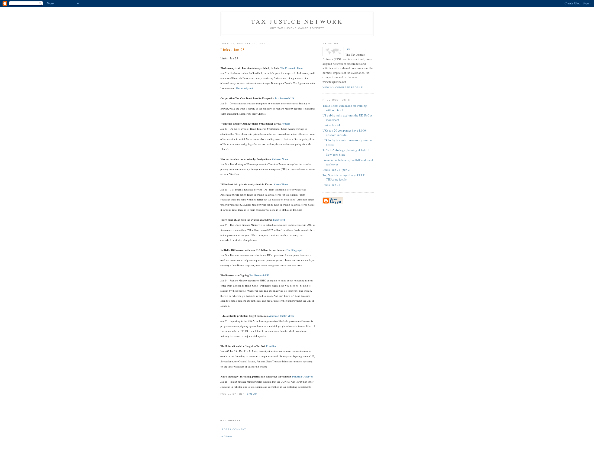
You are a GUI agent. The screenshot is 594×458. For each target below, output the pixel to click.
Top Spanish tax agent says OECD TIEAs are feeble (344, 177)
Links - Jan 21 (331, 185)
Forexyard (279, 220)
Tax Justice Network (297, 21)
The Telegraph (294, 250)
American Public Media (281, 316)
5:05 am (252, 394)
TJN (347, 49)
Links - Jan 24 (331, 125)
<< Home (226, 436)
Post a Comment (234, 429)
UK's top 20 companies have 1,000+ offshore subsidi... (345, 132)
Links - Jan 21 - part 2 (336, 170)
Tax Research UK (259, 275)
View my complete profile (343, 87)
